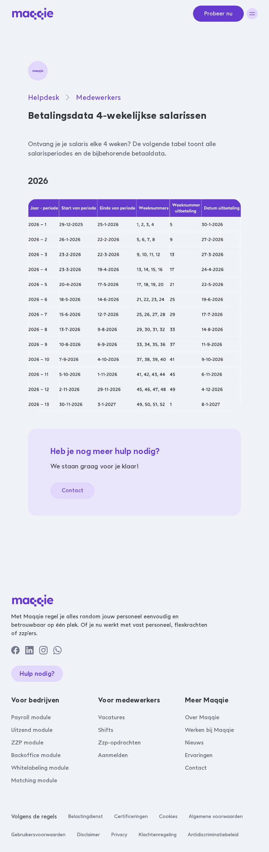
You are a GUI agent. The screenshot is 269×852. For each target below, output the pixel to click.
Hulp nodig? (37, 674)
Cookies (168, 816)
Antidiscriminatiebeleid (213, 835)
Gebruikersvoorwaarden (38, 835)
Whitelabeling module (40, 767)
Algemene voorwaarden (216, 816)
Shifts (105, 730)
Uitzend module (32, 730)
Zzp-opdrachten (119, 742)
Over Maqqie (202, 717)
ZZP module (27, 742)
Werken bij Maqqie (209, 730)
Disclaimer (88, 835)
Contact (72, 490)
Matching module (34, 780)
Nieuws (194, 742)
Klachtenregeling (157, 835)
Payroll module (31, 717)
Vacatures (111, 717)
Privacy (119, 835)
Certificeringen (131, 816)
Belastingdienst (85, 816)
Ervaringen (199, 755)
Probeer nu (218, 13)
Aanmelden (113, 755)
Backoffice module (36, 755)
